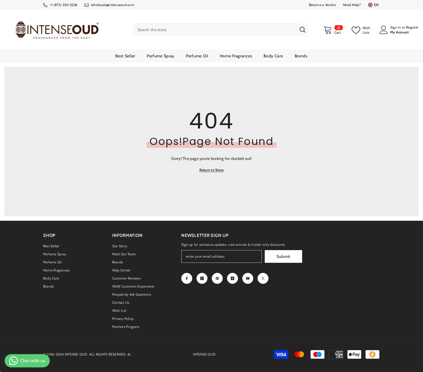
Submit (283, 256)
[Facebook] (186, 278)
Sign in (395, 27)
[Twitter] (263, 278)
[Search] (220, 29)
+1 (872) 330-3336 (63, 5)
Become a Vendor (322, 5)
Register (412, 27)
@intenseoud (116, 5)
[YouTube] (247, 278)
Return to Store (211, 170)
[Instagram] (202, 278)
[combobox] (214, 29)
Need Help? (352, 5)
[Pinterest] (217, 278)
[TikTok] (232, 278)
